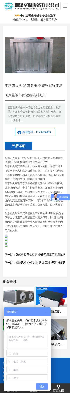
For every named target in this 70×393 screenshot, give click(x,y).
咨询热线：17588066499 (36, 132)
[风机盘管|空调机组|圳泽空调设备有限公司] (32, 6)
